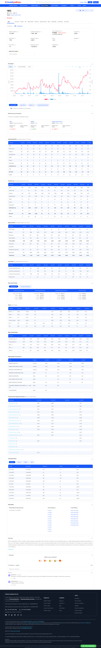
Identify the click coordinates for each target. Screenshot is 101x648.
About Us (61, 600)
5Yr (87, 66)
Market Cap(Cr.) (14, 32)
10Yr (91, 66)
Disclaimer (77, 598)
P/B (54, 39)
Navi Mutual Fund (12, 446)
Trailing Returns (13, 286)
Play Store (83, 622)
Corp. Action (66, 21)
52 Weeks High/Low (36, 32)
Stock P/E (77, 32)
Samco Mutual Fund (13, 452)
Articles (84, 5)
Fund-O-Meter (55, 5)
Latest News (22, 105)
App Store (89, 622)
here (63, 622)
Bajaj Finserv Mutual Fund (14, 406)
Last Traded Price (57, 31)
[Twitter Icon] (15, 615)
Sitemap (76, 605)
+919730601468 (40, 621)
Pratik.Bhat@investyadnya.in (26, 628)
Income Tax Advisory (48, 608)
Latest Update (13, 105)
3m (72, 66)
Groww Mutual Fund (13, 429)
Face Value (12, 45)
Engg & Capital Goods (16, 15)
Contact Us (61, 603)
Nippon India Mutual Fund (14, 414)
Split (32, 462)
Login (90, 2)
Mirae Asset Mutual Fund (14, 432)
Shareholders (53, 21)
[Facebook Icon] (9, 615)
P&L (25, 21)
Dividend (12, 462)
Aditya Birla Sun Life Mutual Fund (15, 449)
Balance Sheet (30, 21)
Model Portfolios (24, 5)
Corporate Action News (43, 105)
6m (76, 66)
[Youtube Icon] (6, 615)
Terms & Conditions (79, 603)
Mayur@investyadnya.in (28, 626)
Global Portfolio (35, 5)
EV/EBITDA (55, 45)
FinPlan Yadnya (47, 610)
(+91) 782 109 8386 (26, 609)
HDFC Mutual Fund (12, 417)
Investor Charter (78, 610)
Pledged (77, 39)
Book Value (12, 38)
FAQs (60, 610)
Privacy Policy (78, 600)
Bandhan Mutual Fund (13, 412)
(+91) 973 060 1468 (12, 609)
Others (73, 5)
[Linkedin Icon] (12, 615)
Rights (25, 462)
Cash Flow (37, 21)
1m (69, 66)
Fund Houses (60, 21)
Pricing (79, 5)
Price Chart (17, 21)
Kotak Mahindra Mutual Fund (14, 435)
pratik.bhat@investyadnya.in (34, 622)
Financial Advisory (13, 5)
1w (65, 66)
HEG (9, 21)
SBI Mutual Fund (12, 403)
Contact (82, 2)
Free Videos (62, 608)
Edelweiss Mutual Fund (13, 426)
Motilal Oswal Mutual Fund (14, 420)
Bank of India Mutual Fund (14, 409)
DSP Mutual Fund (12, 443)
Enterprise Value (35, 44)
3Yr (83, 66)
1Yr (79, 66)
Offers (85, 2)
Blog (60, 605)
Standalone (9, 26)
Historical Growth (43, 21)
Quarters (22, 21)
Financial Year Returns (25, 286)
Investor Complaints (79, 608)
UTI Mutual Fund (12, 438)
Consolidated (19, 26)
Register (96, 2)
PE (14, 66)
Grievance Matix (78, 612)
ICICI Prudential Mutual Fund (14, 423)
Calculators (64, 5)
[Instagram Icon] (18, 615)
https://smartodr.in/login (15, 631)
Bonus (19, 462)
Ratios (49, 21)
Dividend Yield (35, 39)
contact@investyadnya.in (27, 621)
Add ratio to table (13, 51)
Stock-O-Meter (45, 5)
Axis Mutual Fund (12, 440)
